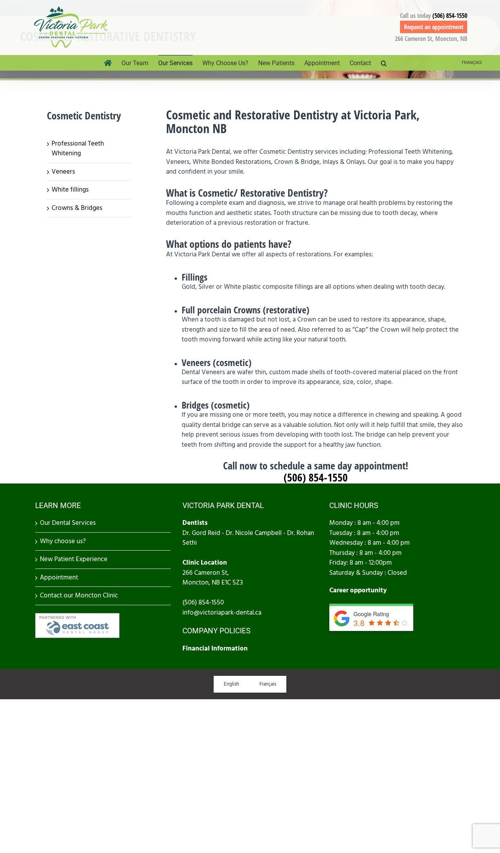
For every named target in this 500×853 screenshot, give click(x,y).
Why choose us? (63, 541)
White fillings (70, 189)
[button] (384, 63)
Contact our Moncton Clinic (79, 595)
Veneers (63, 171)
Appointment (59, 577)
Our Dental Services (68, 523)
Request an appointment (433, 27)
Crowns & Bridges (77, 208)
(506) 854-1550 (449, 15)
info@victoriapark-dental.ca (221, 612)
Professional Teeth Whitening (78, 148)
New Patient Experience (73, 559)
